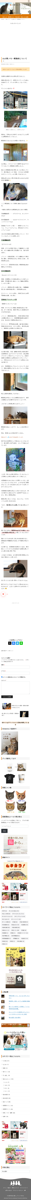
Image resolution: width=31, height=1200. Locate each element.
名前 (3, 664)
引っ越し (5, 1075)
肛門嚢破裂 (15, 935)
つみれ (5, 1085)
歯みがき (15, 924)
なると (5, 1088)
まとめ (5, 1064)
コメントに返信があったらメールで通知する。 (14, 677)
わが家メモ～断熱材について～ (18, 19)
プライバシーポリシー (18, 1190)
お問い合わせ (8, 1190)
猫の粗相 (16, 927)
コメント (3, 680)
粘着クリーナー (23, 933)
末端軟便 (6, 924)
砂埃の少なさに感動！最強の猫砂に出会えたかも (20, 706)
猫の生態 (17, 17)
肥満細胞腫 (7, 938)
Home (2, 19)
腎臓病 (16, 938)
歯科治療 (6, 927)
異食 (13, 933)
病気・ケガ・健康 (7, 1112)
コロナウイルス (7, 916)
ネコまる (6, 919)
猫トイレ (15, 930)
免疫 (15, 922)
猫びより (6, 930)
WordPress (25, 1198)
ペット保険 (6, 922)
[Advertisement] (15, 39)
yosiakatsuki (15, 1198)
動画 (4, 1068)
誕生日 (25, 938)
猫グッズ (5, 17)
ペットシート (16, 919)
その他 (5, 1061)
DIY (5, 911)
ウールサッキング (19, 913)
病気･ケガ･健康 (24, 17)
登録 (4, 831)
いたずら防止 (14, 911)
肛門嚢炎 (6, 935)
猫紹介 (9, 1187)
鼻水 (5, 944)
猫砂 (24, 930)
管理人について (15, 1187)
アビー (5, 1091)
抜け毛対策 (24, 922)
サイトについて (24, 1187)
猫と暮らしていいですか (17, 1195)
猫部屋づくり (11, 17)
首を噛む (21, 941)
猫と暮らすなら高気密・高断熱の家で (10, 714)
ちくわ (5, 1082)
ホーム (5, 1187)
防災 (13, 941)
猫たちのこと (6, 1079)
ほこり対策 (6, 913)
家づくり (8, 19)
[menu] (29, 1)
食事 (4, 1116)
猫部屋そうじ (6, 1105)
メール (3, 671)
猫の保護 (5, 1094)
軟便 (5, 941)
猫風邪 (5, 933)
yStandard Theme (7, 1198)
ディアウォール (20, 916)
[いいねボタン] (3, 594)
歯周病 (25, 924)
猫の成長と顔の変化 (15, 1017)
